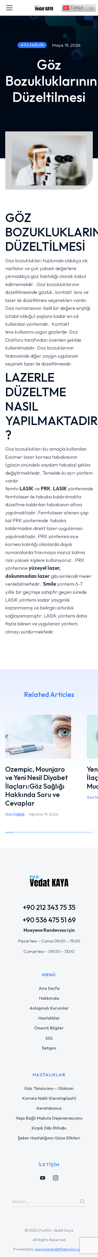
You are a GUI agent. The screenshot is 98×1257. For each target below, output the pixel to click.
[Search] (82, 1201)
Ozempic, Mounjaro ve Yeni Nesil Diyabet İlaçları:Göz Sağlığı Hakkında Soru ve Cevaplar (36, 786)
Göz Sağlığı (15, 814)
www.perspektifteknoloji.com (60, 1249)
